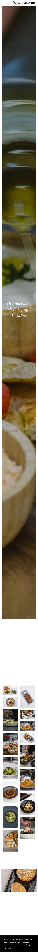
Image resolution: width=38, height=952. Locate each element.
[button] (9, 310)
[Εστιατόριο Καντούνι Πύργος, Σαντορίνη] (19, 3)
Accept (8, 948)
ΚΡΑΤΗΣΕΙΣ (30, 3)
